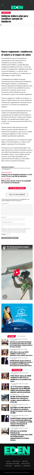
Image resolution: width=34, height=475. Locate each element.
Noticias (8, 461)
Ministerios (25, 461)
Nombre (4, 217)
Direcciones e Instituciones (12, 463)
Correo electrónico (6, 222)
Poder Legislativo (25, 463)
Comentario (5, 203)
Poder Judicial (8, 466)
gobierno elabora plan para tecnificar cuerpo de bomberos (16, 169)
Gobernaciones (26, 466)
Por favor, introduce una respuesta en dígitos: (13, 232)
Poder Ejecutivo (16, 461)
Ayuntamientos (17, 466)
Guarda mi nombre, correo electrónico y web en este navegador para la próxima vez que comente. (15, 229)
